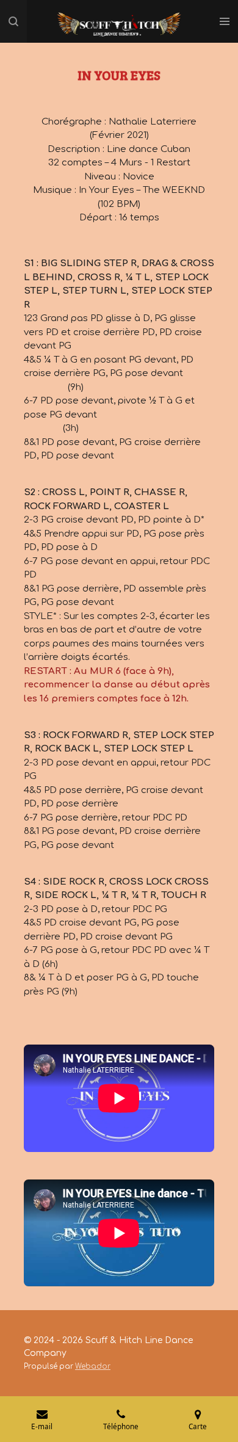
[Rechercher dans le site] (13, 21)
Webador (92, 1367)
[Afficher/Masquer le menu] (224, 21)
